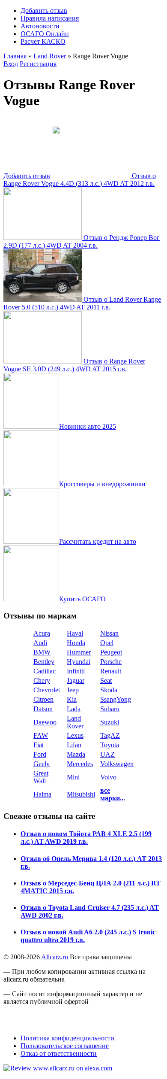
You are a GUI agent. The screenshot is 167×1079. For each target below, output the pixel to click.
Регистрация (38, 63)
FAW (40, 735)
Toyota (109, 745)
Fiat (38, 745)
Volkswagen (117, 763)
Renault (110, 671)
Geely (41, 763)
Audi (40, 642)
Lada (74, 708)
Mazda (76, 754)
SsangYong (115, 699)
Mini (73, 777)
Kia (72, 699)
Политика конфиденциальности (67, 1038)
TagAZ (110, 735)
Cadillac (44, 671)
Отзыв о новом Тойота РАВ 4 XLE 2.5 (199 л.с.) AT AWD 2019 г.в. (86, 837)
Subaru (109, 708)
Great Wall (40, 777)
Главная (15, 56)
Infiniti (76, 671)
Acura (41, 633)
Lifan (74, 745)
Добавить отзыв (44, 10)
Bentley (43, 661)
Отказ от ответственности (59, 1053)
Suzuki (109, 722)
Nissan (109, 633)
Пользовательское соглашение (65, 1045)
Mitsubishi (81, 794)
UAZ (107, 754)
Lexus (75, 735)
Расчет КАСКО (43, 41)
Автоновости (40, 26)
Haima (42, 794)
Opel (106, 642)
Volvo (108, 777)
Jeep (73, 690)
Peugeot (111, 652)
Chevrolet (46, 690)
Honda (76, 642)
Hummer (79, 652)
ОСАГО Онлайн (45, 33)
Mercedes (80, 763)
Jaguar (75, 680)
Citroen (43, 699)
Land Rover (49, 56)
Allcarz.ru (54, 957)
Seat (106, 680)
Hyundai (78, 661)
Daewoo (45, 722)
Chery (41, 680)
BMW (42, 652)
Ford (39, 754)
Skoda (108, 690)
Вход (10, 63)
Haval (75, 633)
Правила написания (50, 18)
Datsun (43, 708)
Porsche (111, 661)
